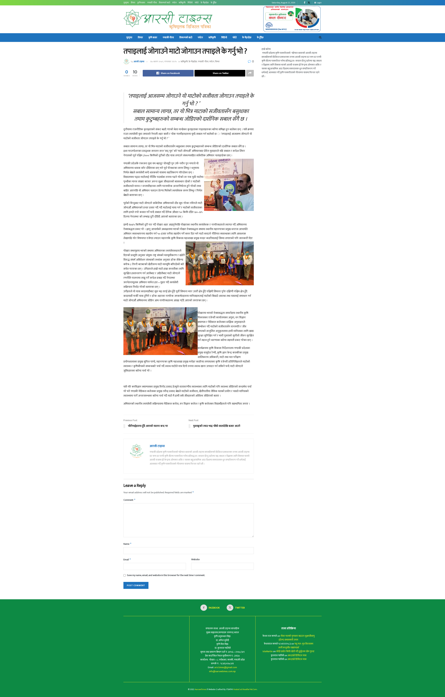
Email (127, 560)
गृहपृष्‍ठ (126, 2)
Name (127, 544)
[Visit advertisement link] (292, 19)
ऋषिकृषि (182, 2)
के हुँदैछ (213, 2)
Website (195, 559)
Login (319, 2)
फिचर (217, 61)
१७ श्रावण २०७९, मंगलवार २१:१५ (163, 61)
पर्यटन (174, 2)
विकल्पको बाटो (164, 2)
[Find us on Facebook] (304, 3)
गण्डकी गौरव (152, 2)
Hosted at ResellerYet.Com (245, 689)
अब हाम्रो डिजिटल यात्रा (297, 655)
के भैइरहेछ (205, 2)
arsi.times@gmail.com (225, 667)
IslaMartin (268, 651)
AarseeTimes (200, 689)
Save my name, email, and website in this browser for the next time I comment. (166, 575)
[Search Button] (320, 37)
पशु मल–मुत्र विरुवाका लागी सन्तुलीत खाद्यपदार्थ (295, 646)
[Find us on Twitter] (309, 3)
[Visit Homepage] (167, 19)
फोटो (197, 2)
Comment (129, 500)
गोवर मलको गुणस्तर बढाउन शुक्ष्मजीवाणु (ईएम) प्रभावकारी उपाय (297, 638)
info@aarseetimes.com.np (222, 671)
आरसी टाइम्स (139, 61)
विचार (133, 2)
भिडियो (190, 2)
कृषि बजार (141, 2)
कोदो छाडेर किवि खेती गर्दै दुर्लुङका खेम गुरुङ (295, 651)
